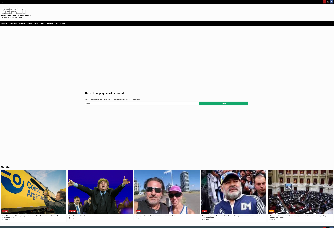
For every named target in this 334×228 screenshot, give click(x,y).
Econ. (36, 23)
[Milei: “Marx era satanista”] (100, 192)
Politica (22, 23)
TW (56, 23)
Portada (4, 23)
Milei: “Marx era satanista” (77, 216)
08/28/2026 (7, 220)
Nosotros (50, 23)
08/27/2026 (140, 218)
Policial (29, 23)
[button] (332, 23)
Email (42, 23)
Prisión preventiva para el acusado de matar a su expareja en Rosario (156, 216)
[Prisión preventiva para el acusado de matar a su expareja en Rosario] (167, 192)
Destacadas (13, 23)
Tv (68, 23)
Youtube (62, 23)
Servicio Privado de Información (16, 16)
